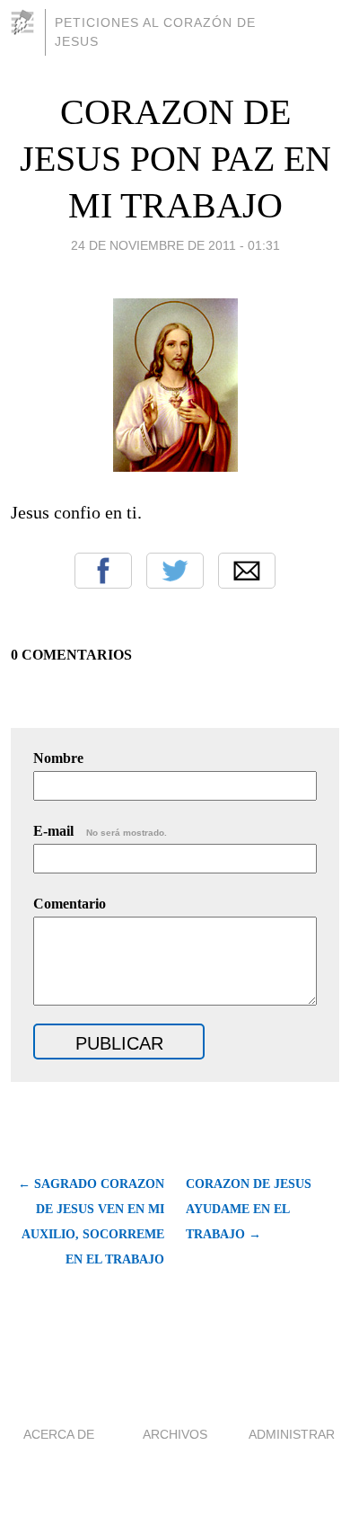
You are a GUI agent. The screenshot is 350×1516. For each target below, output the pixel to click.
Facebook (103, 571)
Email (247, 571)
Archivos (175, 1434)
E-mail (100, 830)
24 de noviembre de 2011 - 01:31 (175, 245)
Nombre (58, 758)
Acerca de (58, 1434)
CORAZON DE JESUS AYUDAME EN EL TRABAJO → (248, 1209)
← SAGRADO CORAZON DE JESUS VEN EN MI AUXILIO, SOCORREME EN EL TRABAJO (91, 1221)
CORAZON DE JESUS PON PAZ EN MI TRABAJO (175, 159)
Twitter (175, 571)
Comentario (69, 903)
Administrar (292, 1434)
